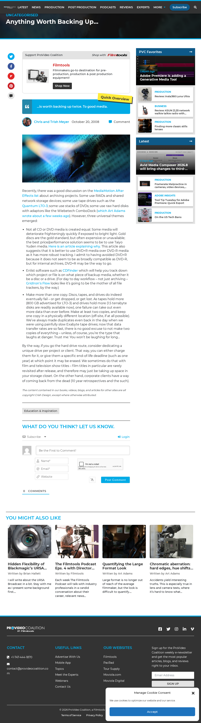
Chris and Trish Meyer (51, 122)
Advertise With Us (67, 657)
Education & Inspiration (40, 411)
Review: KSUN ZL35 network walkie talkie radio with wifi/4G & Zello (172, 113)
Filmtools (77, 573)
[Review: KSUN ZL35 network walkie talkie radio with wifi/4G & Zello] (145, 109)
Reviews (126, 7)
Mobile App (63, 662)
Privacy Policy (94, 715)
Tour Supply (111, 669)
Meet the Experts (66, 674)
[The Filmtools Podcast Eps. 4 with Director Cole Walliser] (77, 541)
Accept (152, 712)
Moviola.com (112, 674)
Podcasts (108, 7)
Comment (121, 122)
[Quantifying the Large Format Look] (124, 541)
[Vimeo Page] (192, 629)
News (36, 7)
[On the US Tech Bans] (145, 215)
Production (54, 7)
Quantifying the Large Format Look (122, 566)
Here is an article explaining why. (74, 246)
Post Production (82, 7)
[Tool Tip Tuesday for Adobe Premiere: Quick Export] (145, 199)
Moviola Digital (113, 681)
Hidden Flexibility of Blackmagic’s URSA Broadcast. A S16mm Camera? (27, 570)
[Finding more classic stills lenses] (145, 125)
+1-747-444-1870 (21, 657)
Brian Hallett (32, 573)
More (157, 7)
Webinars (61, 681)
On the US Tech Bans (168, 217)
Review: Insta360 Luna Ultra (172, 96)
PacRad (108, 662)
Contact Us (62, 686)
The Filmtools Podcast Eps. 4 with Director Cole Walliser (75, 568)
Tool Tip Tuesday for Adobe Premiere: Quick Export (172, 201)
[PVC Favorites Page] (190, 52)
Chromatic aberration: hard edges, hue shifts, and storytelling (170, 568)
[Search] (195, 7)
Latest (23, 7)
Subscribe (180, 7)
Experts (143, 7)
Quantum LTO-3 (35, 206)
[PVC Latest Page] (190, 141)
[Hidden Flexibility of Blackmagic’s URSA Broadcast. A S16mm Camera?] (29, 541)
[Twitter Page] (168, 629)
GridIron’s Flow (38, 283)
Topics (59, 669)
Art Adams (125, 573)
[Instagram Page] (176, 629)
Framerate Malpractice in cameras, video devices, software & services (171, 187)
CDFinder (70, 270)
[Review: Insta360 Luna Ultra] (145, 94)
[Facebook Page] (160, 629)
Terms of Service (71, 715)
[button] (193, 693)
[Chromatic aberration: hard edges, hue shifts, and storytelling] (171, 541)
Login (125, 437)
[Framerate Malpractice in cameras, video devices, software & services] (145, 183)
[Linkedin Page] (184, 629)
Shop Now (62, 86)
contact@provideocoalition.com (27, 671)
